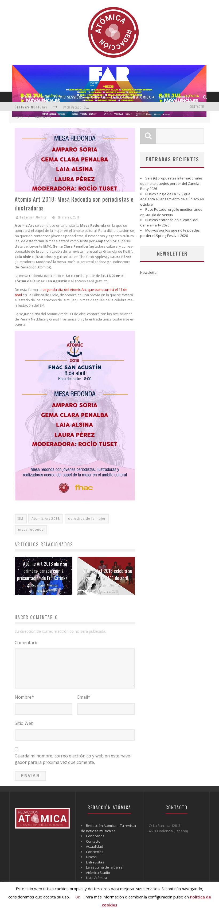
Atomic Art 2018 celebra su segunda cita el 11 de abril (106, 574)
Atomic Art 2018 (46, 518)
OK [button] (77, 897)
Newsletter (149, 272)
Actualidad (94, 846)
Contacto (197, 106)
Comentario (26, 643)
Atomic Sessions (68, 97)
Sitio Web (24, 723)
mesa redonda (31, 529)
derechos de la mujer (87, 518)
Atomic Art (97, 97)
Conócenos (95, 836)
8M (20, 518)
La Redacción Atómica (131, 97)
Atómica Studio (35, 97)
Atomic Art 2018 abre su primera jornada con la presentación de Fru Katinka (42, 570)
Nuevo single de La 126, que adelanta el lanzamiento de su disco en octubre (172, 199)
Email (83, 697)
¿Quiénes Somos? (174, 97)
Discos (91, 856)
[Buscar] (205, 97)
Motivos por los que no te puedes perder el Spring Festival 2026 (170, 233)
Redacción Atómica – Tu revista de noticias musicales (108, 828)
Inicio (19, 117)
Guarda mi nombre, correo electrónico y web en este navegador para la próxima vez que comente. (73, 759)
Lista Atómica (96, 877)
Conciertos (94, 851)
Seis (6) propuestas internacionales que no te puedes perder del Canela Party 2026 (171, 183)
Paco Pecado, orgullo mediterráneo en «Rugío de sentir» (171, 212)
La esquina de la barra (104, 867)
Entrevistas (95, 862)
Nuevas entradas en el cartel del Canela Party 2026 (169, 222)
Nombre (24, 697)
